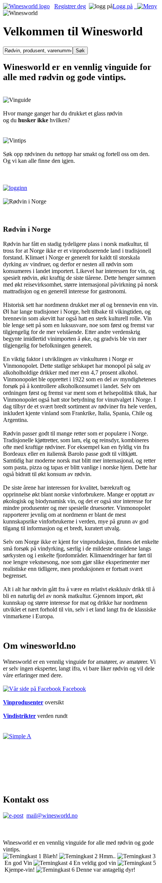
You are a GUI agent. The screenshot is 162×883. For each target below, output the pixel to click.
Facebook (73, 689)
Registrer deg (70, 6)
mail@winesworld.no (52, 815)
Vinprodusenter (23, 702)
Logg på (123, 6)
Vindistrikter (19, 716)
